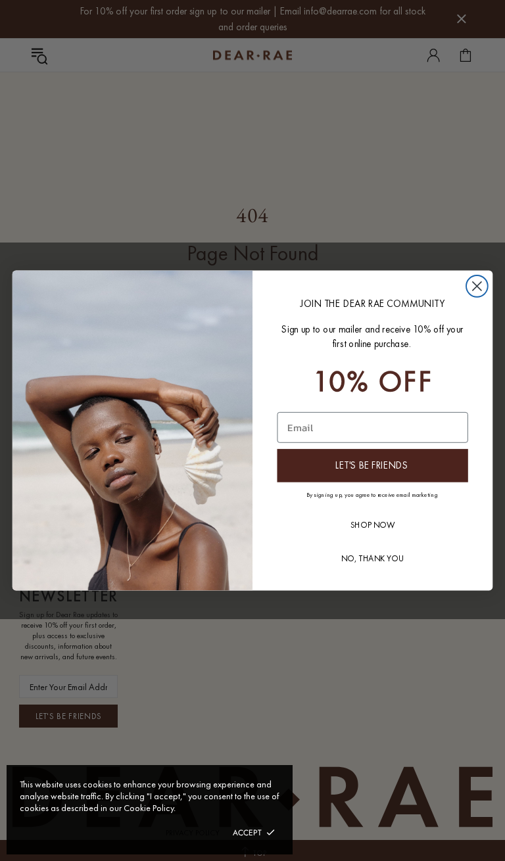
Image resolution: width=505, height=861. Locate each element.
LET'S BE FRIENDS (371, 465)
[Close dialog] (477, 286)
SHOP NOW (372, 524)
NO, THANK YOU (372, 558)
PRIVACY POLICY (193, 832)
